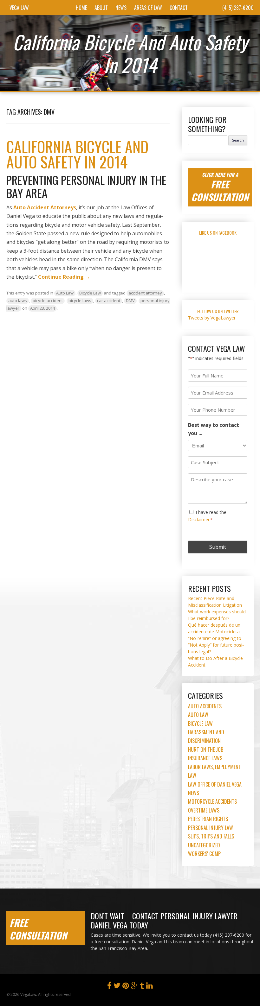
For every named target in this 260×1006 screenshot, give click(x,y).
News (121, 7)
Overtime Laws (203, 810)
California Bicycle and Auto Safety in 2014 (77, 154)
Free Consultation (38, 928)
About (101, 7)
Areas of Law (148, 7)
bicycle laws (79, 300)
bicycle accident (48, 300)
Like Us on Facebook (218, 232)
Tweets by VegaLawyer (212, 318)
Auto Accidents (205, 706)
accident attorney (145, 293)
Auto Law (65, 293)
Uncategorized (204, 845)
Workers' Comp (204, 853)
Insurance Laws (205, 758)
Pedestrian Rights (208, 819)
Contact (179, 7)
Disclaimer (199, 519)
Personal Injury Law (210, 828)
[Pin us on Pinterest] (125, 987)
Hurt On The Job (205, 749)
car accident (108, 300)
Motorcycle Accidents (212, 801)
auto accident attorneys (44, 207)
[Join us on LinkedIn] (149, 987)
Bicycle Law (90, 293)
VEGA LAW (19, 7)
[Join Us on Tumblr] (142, 987)
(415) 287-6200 (238, 7)
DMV (130, 300)
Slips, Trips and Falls (211, 836)
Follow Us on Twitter (217, 311)
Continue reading (64, 276)
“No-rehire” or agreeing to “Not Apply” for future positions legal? (216, 645)
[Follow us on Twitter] (117, 987)
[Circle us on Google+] (134, 987)
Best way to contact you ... (213, 429)
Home (81, 7)
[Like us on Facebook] (109, 987)
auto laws (17, 300)
